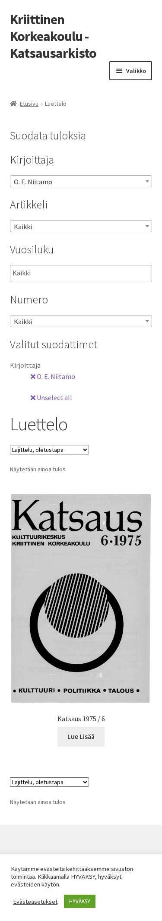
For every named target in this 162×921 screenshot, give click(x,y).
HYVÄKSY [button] (79, 901)
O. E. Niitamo (55, 376)
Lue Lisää (81, 736)
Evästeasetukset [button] (35, 901)
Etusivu (29, 103)
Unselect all (53, 397)
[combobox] (81, 181)
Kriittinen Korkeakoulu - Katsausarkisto (53, 36)
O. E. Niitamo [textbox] (33, 181)
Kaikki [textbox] (23, 226)
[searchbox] (56, 273)
